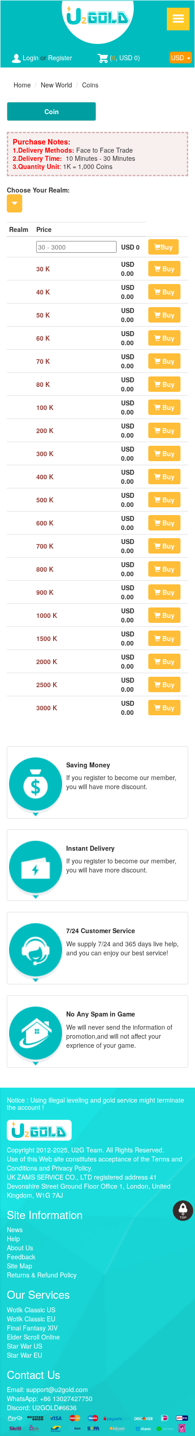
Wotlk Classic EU (31, 1318)
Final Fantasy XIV (32, 1327)
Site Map (19, 1265)
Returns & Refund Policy (42, 1274)
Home (22, 84)
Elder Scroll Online (33, 1336)
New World (56, 84)
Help (13, 1238)
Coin (51, 111)
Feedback (21, 1256)
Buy (167, 246)
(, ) (124, 57)
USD (178, 57)
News (15, 1229)
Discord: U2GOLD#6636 (42, 1407)
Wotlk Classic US (31, 1309)
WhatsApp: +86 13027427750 (50, 1398)
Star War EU (24, 1354)
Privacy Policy (71, 1167)
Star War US (24, 1345)
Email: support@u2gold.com (47, 1389)
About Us (20, 1247)
